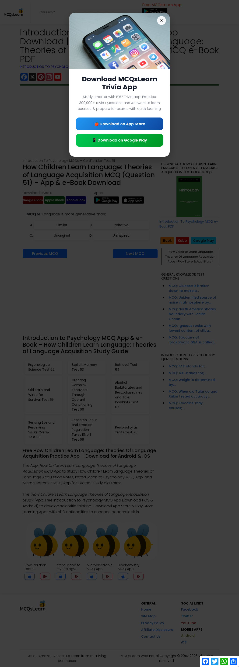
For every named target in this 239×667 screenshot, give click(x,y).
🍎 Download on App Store (119, 124)
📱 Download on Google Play (119, 140)
